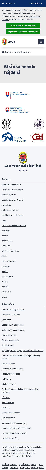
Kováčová (6, 230)
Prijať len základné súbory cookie (23, 31)
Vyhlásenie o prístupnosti (24, 466)
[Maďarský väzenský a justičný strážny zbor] (39, 124)
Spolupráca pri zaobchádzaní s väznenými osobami (20, 391)
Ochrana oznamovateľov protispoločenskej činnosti (21, 357)
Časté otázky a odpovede (13, 324)
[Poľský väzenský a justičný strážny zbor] (14, 137)
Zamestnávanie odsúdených (14, 422)
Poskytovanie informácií (12, 368)
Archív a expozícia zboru (12, 189)
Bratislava (6, 205)
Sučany (5, 281)
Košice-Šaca (7, 240)
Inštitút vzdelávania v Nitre (14, 225)
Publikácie (6, 379)
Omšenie (6, 266)
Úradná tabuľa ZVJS (10, 438)
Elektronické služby (10, 340)
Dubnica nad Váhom (10, 210)
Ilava (4, 220)
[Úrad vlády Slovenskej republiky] (17, 95)
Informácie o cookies (11, 314)
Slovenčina (34, 3)
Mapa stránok (34, 466)
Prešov (5, 271)
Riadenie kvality (9, 384)
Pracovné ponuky (21, 52)
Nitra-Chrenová (9, 261)
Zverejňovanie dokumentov (14, 433)
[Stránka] (4, 41)
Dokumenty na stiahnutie (13, 330)
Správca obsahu (5, 466)
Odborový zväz (8, 363)
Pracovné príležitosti (11, 373)
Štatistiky (6, 319)
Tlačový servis (8, 402)
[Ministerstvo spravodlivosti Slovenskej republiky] (17, 110)
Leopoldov (6, 245)
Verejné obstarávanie (11, 412)
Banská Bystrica (9, 194)
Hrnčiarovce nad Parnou (12, 215)
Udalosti (5, 407)
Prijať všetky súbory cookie (23, 25)
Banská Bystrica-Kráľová (12, 199)
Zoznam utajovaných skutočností (16, 428)
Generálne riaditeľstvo (11, 184)
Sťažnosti (6, 397)
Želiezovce (6, 291)
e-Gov (9, 3)
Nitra (4, 256)
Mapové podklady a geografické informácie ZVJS (22, 350)
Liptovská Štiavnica (10, 251)
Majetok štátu (8, 345)
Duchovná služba (9, 335)
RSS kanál (41, 466)
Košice (5, 235)
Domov (8, 52)
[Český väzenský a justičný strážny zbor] (6, 124)
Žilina (4, 297)
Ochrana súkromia (14, 466)
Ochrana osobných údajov (13, 309)
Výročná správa (8, 417)
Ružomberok (7, 276)
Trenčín (5, 286)
